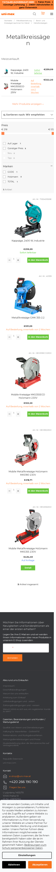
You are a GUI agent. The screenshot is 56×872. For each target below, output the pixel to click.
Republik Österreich (13, 759)
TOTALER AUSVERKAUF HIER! (18, 2)
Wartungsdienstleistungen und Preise (21, 739)
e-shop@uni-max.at (20, 776)
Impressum (9, 686)
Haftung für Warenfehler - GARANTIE (21, 731)
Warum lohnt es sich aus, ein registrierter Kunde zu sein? (27, 710)
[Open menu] (51, 14)
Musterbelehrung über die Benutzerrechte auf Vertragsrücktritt (26, 744)
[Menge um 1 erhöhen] (18, 260)
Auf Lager (14, 143)
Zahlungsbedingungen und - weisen (21, 705)
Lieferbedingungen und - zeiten (19, 701)
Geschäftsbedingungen (14, 689)
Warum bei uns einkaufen (15, 693)
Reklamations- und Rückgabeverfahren (22, 735)
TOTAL (13, 181)
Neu (11, 153)
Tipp (11, 158)
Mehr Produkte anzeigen (27, 104)
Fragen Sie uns (17, 787)
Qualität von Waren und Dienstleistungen (23, 727)
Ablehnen (14, 864)
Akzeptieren (40, 864)
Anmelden (12, 658)
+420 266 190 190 (23, 782)
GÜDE (12, 172)
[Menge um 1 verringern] (9, 260)
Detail (28, 567)
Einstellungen (26, 855)
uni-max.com (9, 762)
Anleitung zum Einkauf (14, 697)
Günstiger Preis (17, 148)
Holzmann (15, 177)
